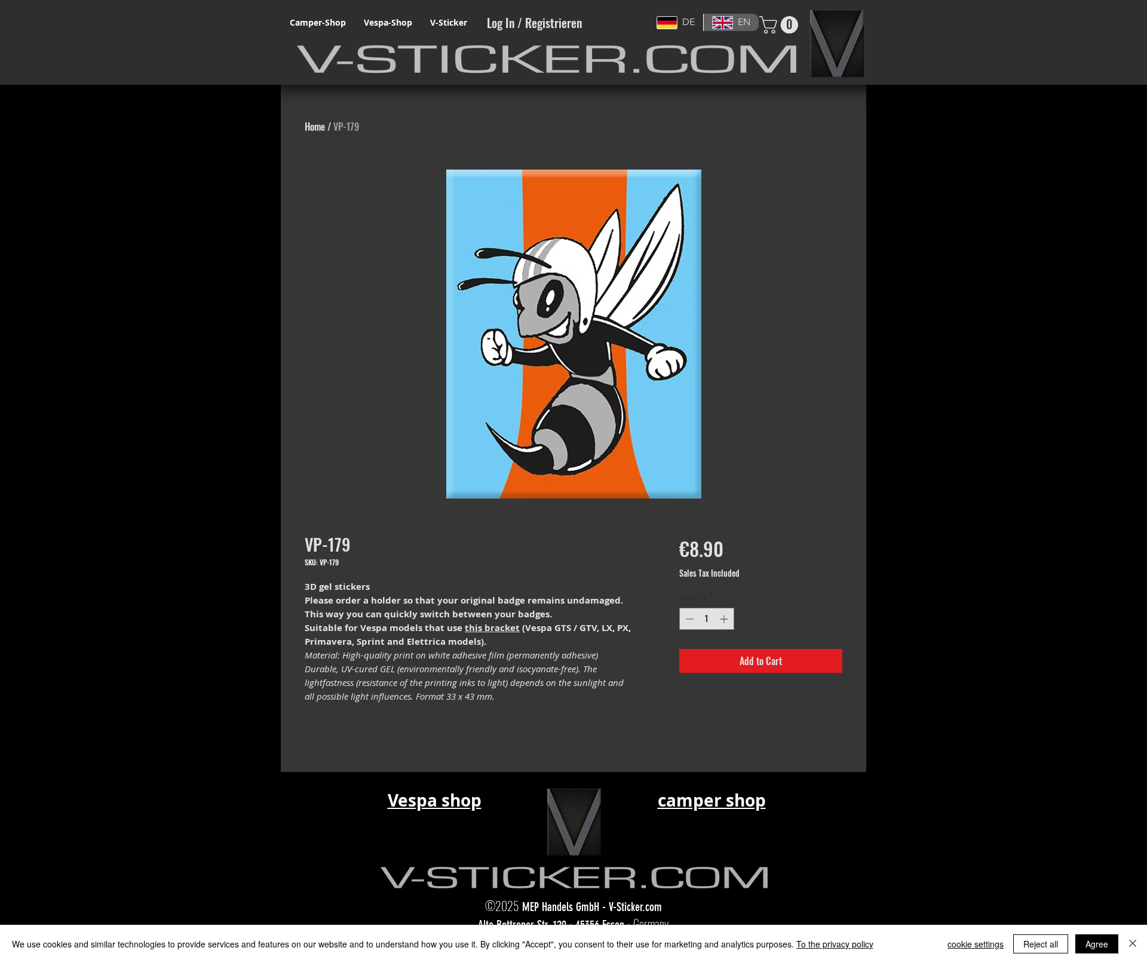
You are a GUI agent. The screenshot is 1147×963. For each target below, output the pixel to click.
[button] (780, 24)
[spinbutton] (706, 618)
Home (315, 126)
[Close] (1132, 943)
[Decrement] (688, 618)
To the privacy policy (834, 944)
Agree (1096, 944)
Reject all (1040, 944)
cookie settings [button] (975, 944)
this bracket (492, 628)
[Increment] (724, 618)
